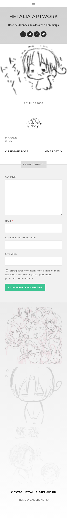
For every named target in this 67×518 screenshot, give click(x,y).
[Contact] (44, 34)
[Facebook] (23, 34)
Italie (10, 141)
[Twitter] (30, 34)
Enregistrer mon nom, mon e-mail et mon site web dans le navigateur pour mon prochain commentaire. (32, 274)
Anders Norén (39, 500)
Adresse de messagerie (21, 237)
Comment (11, 176)
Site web (11, 254)
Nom (9, 221)
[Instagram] (37, 34)
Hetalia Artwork (33, 16)
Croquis (12, 137)
